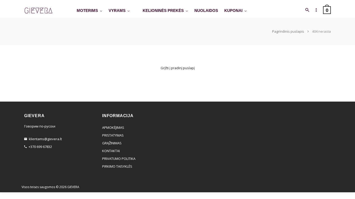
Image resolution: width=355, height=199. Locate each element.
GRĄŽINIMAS (112, 143)
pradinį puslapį (183, 68)
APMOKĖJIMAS (113, 127)
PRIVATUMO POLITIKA (118, 158)
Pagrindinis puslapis (288, 31)
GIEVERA (73, 187)
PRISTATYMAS (113, 135)
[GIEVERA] (38, 11)
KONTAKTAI (111, 150)
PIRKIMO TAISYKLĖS (117, 166)
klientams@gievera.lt (45, 139)
